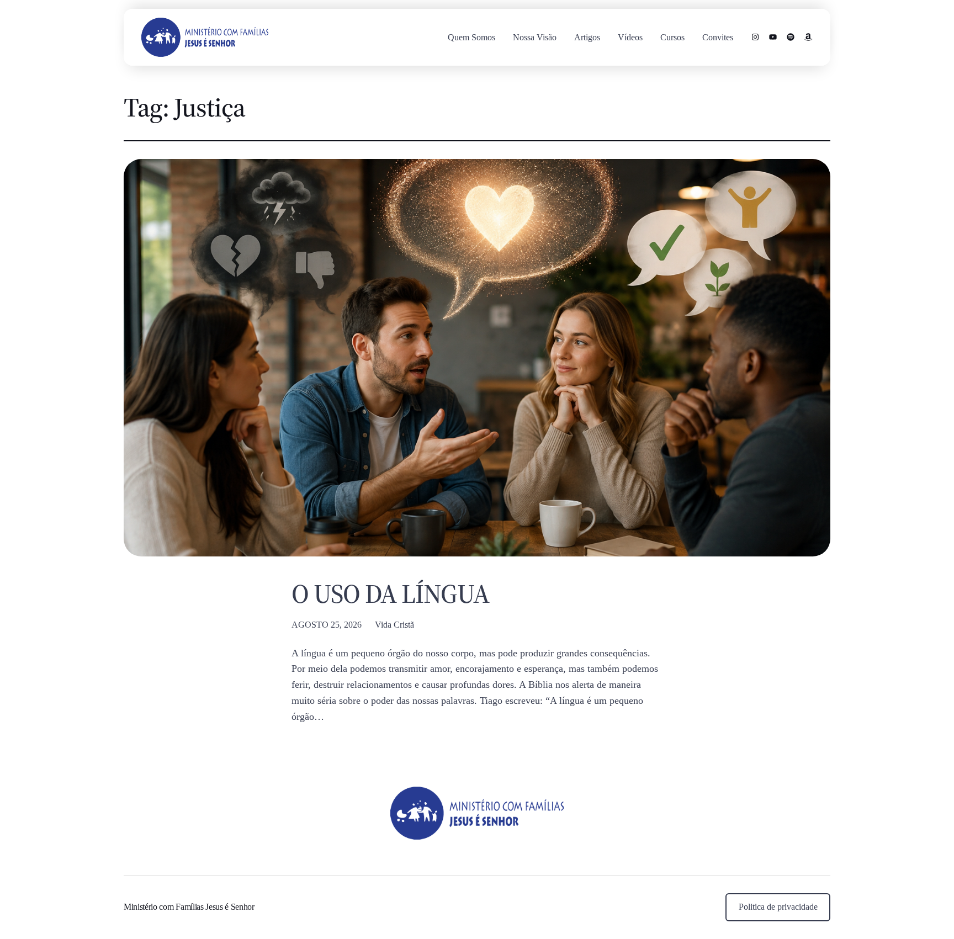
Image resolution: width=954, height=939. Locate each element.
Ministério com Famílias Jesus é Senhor (189, 906)
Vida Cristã (394, 624)
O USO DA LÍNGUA (390, 594)
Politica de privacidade (778, 906)
